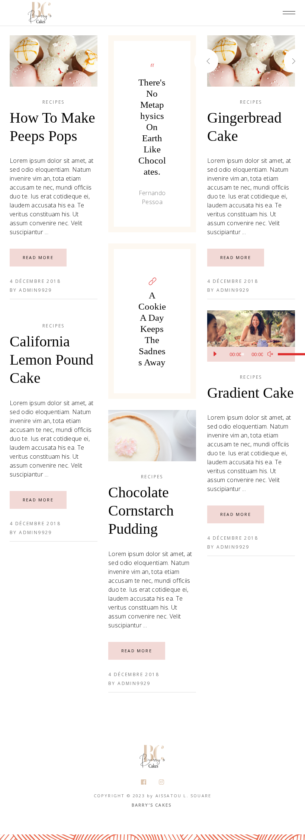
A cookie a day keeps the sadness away (152, 328)
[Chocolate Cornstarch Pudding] (152, 435)
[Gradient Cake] (251, 336)
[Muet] (270, 354)
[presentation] (219, 61)
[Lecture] (214, 354)
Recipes (53, 102)
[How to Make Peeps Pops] (53, 61)
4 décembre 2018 (35, 281)
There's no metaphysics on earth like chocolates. (152, 127)
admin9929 (35, 290)
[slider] (283, 354)
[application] (251, 354)
